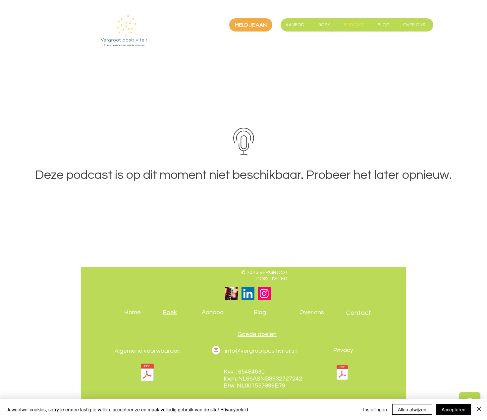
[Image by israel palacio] (231, 293)
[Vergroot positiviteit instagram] (264, 293)
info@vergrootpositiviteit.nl (261, 351)
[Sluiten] (479, 409)
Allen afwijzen (412, 409)
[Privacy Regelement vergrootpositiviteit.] (342, 373)
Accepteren (453, 409)
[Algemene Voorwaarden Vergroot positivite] (147, 373)
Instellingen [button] (375, 409)
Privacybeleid (234, 409)
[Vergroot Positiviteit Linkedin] (248, 293)
